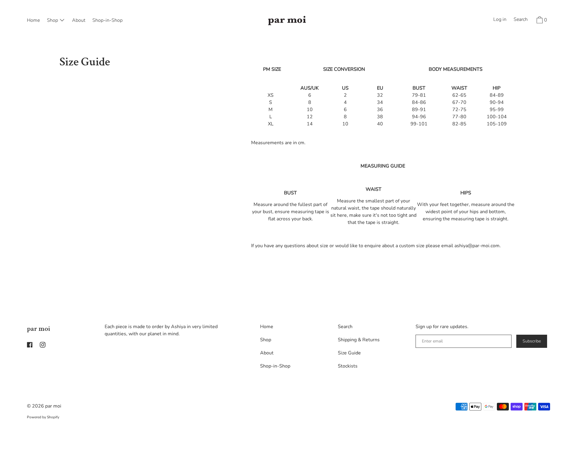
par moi (38, 328)
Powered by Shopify (43, 417)
